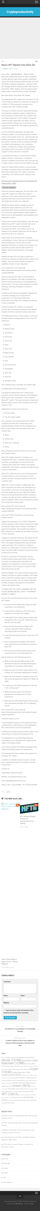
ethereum (26, 1078)
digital (17, 1078)
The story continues (8, 187)
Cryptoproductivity (20, 12)
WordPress (19, 1204)
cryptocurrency (11, 1075)
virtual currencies (19, 1100)
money (5, 1091)
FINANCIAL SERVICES (20, 1083)
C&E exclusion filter (19, 1066)
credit (26, 1069)
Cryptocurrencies (21, 1072)
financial (28, 1080)
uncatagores (7, 1182)
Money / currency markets (17, 1091)
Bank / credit (12, 1057)
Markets (23, 1089)
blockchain (29, 1060)
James (5, 69)
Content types (17, 1069)
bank (4, 1057)
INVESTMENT (13, 1089)
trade (10, 1100)
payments (29, 1094)
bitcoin (11, 1060)
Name (6, 995)
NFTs (21, 1094)
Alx (32, 1204)
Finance (20, 1080)
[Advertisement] (20, 37)
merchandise (32, 1089)
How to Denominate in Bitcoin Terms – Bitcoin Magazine (10, 961)
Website (6, 1003)
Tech (20, 1097)
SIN (14, 1097)
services (8, 1097)
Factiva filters (10, 1080)
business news (7, 1066)
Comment (7, 981)
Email (23, 995)
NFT (3, 61)
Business (30, 1064)
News (29, 1091)
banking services (26, 1057)
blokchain (13, 1063)
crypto (5, 1168)
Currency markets (8, 1078)
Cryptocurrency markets (29, 1075)
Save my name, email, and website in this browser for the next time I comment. (19, 1012)
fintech (21, 1085)
